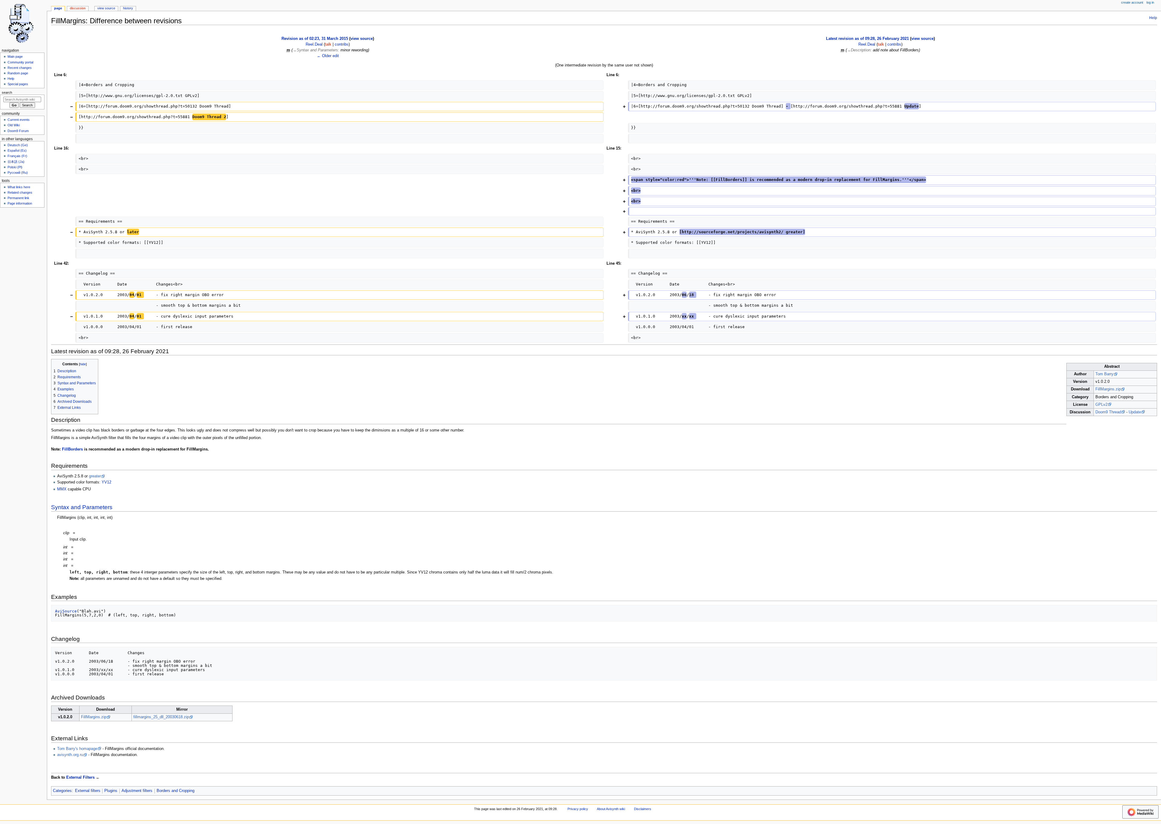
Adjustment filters (137, 791)
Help (1153, 18)
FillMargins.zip (1108, 389)
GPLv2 (1101, 404)
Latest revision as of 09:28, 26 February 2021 (867, 39)
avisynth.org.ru (70, 755)
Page (58, 8)
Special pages (18, 84)
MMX (62, 489)
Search (7, 92)
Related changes (20, 192)
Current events (19, 119)
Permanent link (18, 198)
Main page (15, 56)
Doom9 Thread (1108, 412)
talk (328, 44)
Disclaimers (642, 809)
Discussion (78, 8)
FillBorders (72, 449)
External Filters (80, 777)
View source (106, 8)
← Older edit (328, 56)
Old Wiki (14, 125)
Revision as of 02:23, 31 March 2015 (314, 39)
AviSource (66, 611)
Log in (1150, 2)
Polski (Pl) (15, 167)
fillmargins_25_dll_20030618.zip (161, 717)
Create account (1132, 2)
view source (361, 39)
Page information (20, 203)
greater (95, 476)
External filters (87, 791)
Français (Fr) (17, 156)
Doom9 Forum (18, 131)
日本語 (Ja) (16, 161)
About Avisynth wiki (611, 809)
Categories (62, 791)
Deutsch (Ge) (18, 145)
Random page (18, 73)
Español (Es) (17, 150)
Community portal (20, 62)
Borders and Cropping (175, 791)
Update (1135, 412)
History (128, 8)
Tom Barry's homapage (77, 749)
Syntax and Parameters (81, 507)
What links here (19, 187)
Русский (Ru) (18, 172)
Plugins (110, 791)
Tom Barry (1104, 374)
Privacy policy (577, 809)
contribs (342, 44)
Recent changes (20, 67)
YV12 (106, 482)
